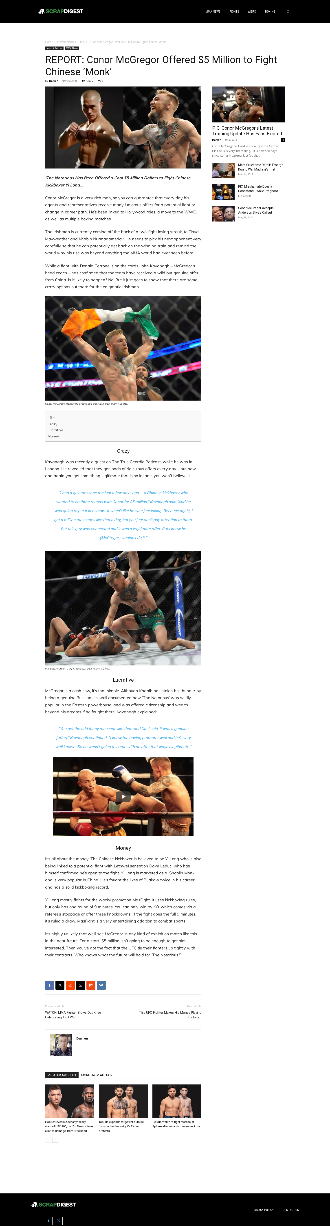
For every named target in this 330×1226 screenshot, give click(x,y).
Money (53, 436)
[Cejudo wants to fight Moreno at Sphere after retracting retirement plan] (176, 1101)
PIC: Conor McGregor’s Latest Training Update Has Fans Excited (247, 130)
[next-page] (55, 1140)
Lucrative (55, 430)
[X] (59, 985)
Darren (53, 80)
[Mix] (90, 985)
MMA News (72, 48)
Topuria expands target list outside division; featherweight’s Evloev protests (121, 1126)
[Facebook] (49, 985)
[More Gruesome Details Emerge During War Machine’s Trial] (223, 170)
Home (49, 42)
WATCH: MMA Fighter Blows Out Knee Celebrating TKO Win (73, 1015)
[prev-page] (48, 1140)
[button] (288, 11)
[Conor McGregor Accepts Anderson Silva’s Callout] (223, 214)
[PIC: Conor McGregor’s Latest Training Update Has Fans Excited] (248, 104)
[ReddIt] (70, 985)
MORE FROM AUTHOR (96, 1075)
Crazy (52, 424)
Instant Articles (66, 42)
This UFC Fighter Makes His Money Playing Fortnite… (170, 1015)
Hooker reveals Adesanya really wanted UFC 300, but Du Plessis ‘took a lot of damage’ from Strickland (69, 1126)
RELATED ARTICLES (62, 1075)
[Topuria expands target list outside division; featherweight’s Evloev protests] (123, 1101)
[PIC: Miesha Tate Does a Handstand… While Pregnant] (223, 192)
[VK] (101, 985)
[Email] (80, 985)
